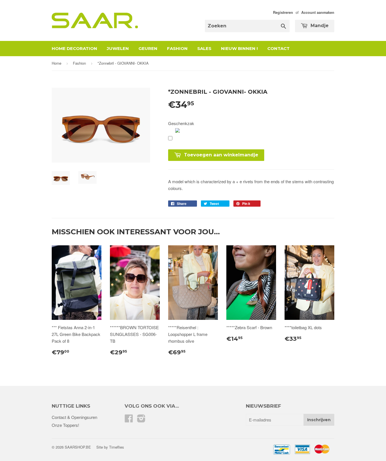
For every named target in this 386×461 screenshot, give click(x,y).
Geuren (147, 48)
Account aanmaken (317, 12)
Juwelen (118, 48)
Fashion (177, 48)
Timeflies (116, 447)
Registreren (283, 12)
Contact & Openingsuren (74, 417)
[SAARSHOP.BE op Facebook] (129, 420)
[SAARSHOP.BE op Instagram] (141, 420)
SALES (204, 48)
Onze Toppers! (65, 425)
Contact (278, 48)
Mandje (319, 25)
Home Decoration (74, 48)
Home (56, 63)
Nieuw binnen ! (239, 48)
